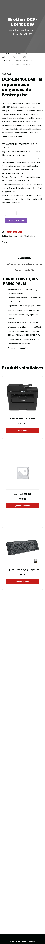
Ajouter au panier (16, 220)
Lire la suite (22, 430)
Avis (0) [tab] (29, 270)
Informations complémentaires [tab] (24, 264)
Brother (5, 242)
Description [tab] (24, 257)
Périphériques (29, 236)
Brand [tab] (18, 270)
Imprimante (18, 236)
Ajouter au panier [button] (22, 506)
